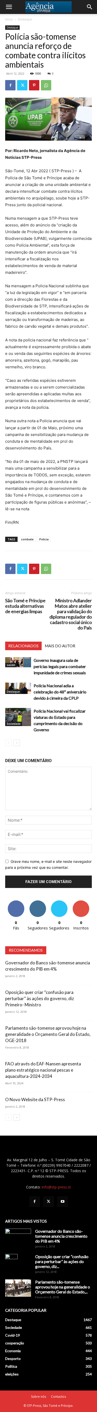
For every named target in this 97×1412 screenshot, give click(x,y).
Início (9, 19)
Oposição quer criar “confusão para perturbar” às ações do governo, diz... (61, 1261)
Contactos (58, 1396)
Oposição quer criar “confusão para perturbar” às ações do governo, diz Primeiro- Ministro (39, 998)
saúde (11, 665)
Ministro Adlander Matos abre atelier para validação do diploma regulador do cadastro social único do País (70, 614)
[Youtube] (62, 1201)
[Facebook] (10, 85)
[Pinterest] (34, 85)
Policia (44, 539)
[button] (9, 7)
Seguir (37, 902)
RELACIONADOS (23, 645)
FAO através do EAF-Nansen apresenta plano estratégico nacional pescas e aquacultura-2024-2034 (43, 1070)
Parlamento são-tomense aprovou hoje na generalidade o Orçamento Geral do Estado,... (62, 1286)
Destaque (25, 19)
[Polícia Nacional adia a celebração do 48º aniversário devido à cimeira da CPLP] (18, 688)
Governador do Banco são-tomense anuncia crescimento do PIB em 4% (61, 1236)
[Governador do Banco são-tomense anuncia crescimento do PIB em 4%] (18, 1238)
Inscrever (81, 902)
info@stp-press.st (56, 1187)
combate (27, 539)
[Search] (90, 7)
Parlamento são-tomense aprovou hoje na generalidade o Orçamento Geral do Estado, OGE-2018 (48, 1034)
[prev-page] (8, 743)
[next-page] (16, 743)
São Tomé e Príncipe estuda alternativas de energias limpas (25, 606)
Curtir (16, 902)
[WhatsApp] (46, 85)
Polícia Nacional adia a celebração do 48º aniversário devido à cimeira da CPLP (60, 691)
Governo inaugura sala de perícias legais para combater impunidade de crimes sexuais (60, 666)
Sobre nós (38, 1396)
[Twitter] (22, 85)
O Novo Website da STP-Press (35, 1099)
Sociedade (13, 724)
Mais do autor (60, 645)
